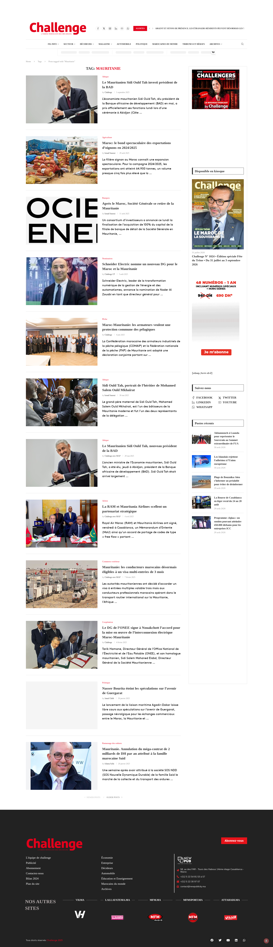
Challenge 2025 (55, 940)
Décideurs (107, 868)
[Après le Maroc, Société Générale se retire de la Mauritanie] (61, 220)
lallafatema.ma (117, 900)
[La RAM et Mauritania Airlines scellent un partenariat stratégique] (61, 523)
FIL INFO (52, 44)
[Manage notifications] (266, 940)
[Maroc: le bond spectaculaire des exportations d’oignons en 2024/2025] (61, 160)
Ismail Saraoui (110, 153)
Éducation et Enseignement (117, 878)
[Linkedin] (116, 28)
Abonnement (33, 868)
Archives (106, 889)
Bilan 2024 (32, 878)
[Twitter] (104, 28)
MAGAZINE (104, 44)
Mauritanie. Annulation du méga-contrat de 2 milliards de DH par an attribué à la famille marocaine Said (136, 753)
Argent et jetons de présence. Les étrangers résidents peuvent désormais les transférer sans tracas (212, 28)
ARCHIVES (214, 44)
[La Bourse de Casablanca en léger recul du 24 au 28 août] (201, 502)
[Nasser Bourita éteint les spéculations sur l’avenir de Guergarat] (61, 705)
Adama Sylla (109, 764)
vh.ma (80, 900)
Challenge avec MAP (113, 456)
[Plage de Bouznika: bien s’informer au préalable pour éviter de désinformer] (201, 482)
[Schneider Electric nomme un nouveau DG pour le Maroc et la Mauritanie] (61, 281)
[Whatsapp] (128, 28)
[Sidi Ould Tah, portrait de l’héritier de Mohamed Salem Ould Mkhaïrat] (61, 402)
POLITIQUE (142, 44)
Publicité (31, 863)
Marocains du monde (113, 883)
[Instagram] (110, 28)
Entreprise (107, 863)
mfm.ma (155, 900)
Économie (107, 857)
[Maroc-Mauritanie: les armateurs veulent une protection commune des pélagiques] (61, 342)
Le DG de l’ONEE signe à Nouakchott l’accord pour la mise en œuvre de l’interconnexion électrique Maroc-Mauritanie (141, 632)
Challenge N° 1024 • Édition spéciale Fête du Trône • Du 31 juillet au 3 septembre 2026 (217, 260)
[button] (149, 28)
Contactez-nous (35, 873)
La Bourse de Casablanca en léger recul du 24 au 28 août (228, 501)
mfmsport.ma (193, 900)
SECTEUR (68, 44)
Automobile (108, 873)
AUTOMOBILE (124, 44)
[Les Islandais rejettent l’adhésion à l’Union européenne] (201, 461)
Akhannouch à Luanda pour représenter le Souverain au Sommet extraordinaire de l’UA (226, 438)
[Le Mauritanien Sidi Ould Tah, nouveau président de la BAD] (61, 463)
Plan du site (32, 883)
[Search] (242, 44)
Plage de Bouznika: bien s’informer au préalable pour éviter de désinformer (228, 481)
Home (28, 61)
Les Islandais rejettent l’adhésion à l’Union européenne (226, 460)
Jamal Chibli (109, 698)
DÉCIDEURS (86, 44)
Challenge (108, 92)
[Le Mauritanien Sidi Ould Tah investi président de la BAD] (61, 99)
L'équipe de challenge (38, 857)
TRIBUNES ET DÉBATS (193, 44)
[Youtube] (122, 28)
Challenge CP (110, 274)
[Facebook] (98, 28)
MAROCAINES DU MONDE (165, 44)
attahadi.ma (230, 900)
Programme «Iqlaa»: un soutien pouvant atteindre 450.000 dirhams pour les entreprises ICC (227, 523)
